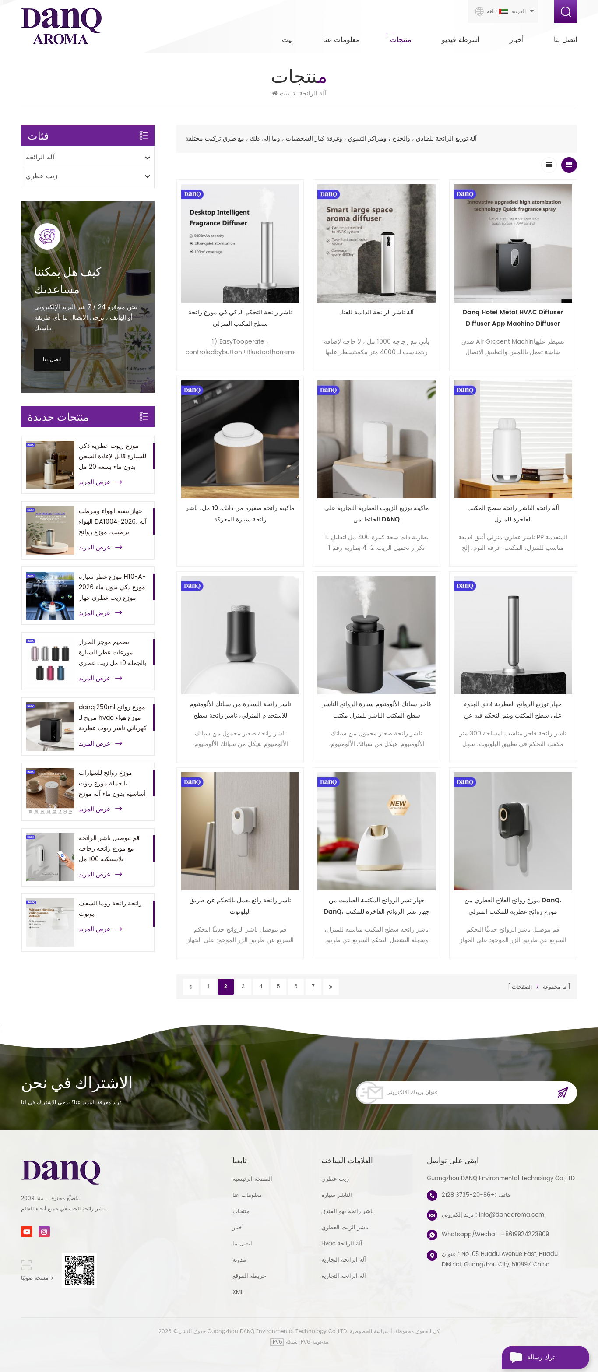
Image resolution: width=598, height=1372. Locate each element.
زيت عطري (41, 176)
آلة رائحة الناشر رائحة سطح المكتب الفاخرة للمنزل (513, 513)
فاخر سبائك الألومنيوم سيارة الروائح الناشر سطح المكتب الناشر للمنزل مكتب (376, 710)
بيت (287, 40)
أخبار (517, 40)
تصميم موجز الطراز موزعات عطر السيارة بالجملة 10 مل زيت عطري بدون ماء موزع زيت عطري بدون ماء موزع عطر (112, 652)
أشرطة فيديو (460, 40)
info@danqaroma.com (511, 1215)
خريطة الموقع (249, 1276)
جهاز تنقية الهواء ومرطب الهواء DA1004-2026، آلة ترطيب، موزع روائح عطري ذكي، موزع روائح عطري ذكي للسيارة (113, 522)
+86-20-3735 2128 (468, 1195)
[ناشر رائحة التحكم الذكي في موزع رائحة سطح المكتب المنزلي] (240, 243)
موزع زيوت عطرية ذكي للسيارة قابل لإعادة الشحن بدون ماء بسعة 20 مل (112, 456)
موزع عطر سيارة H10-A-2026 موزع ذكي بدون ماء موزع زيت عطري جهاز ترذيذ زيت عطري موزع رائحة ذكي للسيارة (112, 587)
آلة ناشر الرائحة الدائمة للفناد (376, 312)
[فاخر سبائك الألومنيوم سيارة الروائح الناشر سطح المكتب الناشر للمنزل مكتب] (376, 635)
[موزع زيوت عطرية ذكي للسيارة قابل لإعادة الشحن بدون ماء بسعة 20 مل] (50, 465)
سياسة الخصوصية (369, 1331)
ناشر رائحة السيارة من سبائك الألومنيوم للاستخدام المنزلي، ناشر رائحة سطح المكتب (240, 710)
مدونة (239, 1260)
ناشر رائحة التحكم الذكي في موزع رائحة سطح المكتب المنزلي (240, 318)
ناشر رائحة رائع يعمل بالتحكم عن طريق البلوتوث (240, 906)
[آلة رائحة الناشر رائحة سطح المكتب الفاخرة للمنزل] (513, 439)
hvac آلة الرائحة (341, 1244)
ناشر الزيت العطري (345, 1227)
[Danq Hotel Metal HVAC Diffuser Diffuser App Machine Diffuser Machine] (513, 243)
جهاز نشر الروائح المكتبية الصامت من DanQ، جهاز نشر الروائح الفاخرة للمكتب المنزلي (376, 906)
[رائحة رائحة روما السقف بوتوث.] (50, 922)
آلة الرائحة (312, 93)
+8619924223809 (525, 1234)
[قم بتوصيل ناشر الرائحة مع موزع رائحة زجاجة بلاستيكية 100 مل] (50, 857)
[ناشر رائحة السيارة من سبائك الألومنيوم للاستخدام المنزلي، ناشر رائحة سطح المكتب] (240, 635)
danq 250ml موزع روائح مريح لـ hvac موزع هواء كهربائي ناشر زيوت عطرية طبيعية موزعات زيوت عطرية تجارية (113, 718)
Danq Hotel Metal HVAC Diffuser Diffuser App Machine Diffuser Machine (513, 318)
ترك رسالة (541, 1357)
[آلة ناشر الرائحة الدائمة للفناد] (376, 243)
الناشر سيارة (336, 1195)
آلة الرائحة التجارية (343, 1260)
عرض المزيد (94, 482)
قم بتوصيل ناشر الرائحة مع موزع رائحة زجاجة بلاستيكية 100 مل (109, 848)
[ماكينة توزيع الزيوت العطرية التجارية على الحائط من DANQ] (376, 439)
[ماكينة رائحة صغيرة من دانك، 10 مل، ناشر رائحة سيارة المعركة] (240, 439)
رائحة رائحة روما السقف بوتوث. (110, 908)
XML (237, 1292)
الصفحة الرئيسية (252, 1179)
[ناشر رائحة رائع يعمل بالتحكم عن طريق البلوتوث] (240, 831)
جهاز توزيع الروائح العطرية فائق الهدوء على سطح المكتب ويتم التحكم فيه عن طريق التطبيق (513, 710)
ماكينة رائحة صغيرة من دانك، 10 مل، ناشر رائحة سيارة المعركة (240, 513)
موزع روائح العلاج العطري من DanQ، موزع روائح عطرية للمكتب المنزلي (513, 906)
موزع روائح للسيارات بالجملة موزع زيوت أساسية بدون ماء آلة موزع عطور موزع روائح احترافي (112, 783)
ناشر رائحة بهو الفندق (347, 1211)
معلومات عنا (341, 40)
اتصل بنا (565, 40)
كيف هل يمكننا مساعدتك (67, 280)
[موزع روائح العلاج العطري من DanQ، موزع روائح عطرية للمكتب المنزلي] (513, 831)
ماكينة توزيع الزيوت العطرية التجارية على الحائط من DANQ (376, 513)
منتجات (401, 40)
